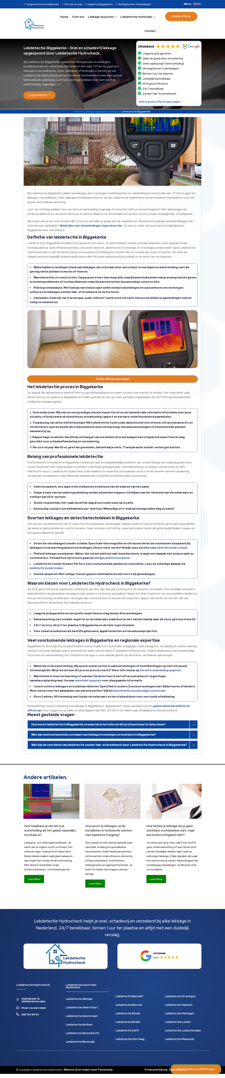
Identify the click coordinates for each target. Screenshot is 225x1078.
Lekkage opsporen (101, 17)
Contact (150, 31)
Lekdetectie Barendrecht (82, 1033)
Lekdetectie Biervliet (129, 996)
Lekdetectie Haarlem (178, 1005)
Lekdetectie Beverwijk (80, 1042)
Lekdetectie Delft (127, 1030)
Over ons (78, 17)
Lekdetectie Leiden (178, 1022)
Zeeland (114, 111)
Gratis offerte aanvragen (112, 379)
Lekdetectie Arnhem (79, 1025)
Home (64, 17)
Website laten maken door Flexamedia (88, 1069)
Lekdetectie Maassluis (179, 1039)
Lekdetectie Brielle (127, 1022)
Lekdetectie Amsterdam (82, 1016)
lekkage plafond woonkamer (112, 558)
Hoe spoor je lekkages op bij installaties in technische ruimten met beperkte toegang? (108, 830)
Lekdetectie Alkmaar (79, 999)
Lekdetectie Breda (127, 1013)
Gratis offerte (181, 16)
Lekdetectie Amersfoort (82, 1007)
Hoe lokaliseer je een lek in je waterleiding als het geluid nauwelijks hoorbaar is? (50, 830)
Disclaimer (176, 1069)
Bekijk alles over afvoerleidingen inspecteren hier (91, 225)
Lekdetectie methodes (136, 17)
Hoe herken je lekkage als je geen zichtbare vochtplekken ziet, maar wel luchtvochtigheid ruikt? (170, 830)
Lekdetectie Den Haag (129, 1039)
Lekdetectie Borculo (128, 1005)
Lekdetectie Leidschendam (183, 1030)
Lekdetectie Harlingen (179, 1013)
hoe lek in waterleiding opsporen (160, 670)
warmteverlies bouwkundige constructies (139, 690)
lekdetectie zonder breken (46, 568)
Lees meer (34, 879)
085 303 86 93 (30, 1014)
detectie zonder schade (172, 547)
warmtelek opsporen (88, 680)
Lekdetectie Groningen (180, 996)
